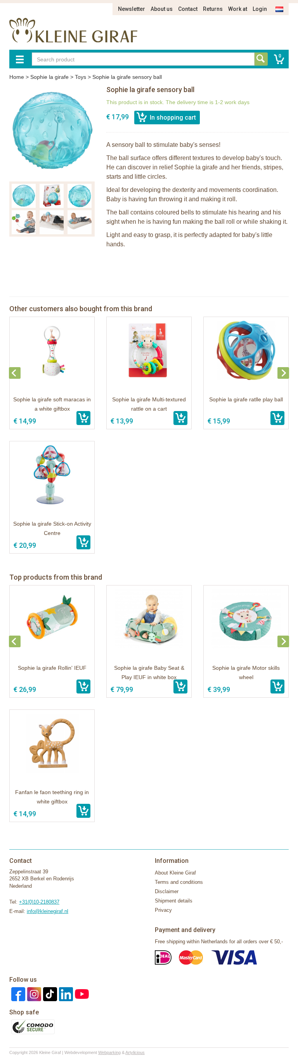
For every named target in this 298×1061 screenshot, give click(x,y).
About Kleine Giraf (175, 873)
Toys (80, 77)
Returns (213, 9)
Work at (237, 9)
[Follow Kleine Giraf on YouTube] (81, 994)
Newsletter (131, 9)
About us (162, 9)
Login (260, 9)
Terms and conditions (179, 882)
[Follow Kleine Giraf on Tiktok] (49, 994)
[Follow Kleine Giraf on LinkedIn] (65, 994)
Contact (188, 9)
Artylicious (135, 1052)
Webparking (109, 1052)
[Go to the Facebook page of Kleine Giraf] (17, 994)
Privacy (163, 910)
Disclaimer (166, 891)
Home (16, 77)
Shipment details (173, 901)
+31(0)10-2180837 (39, 902)
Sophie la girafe (49, 77)
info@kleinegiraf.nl (47, 911)
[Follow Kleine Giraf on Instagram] (33, 994)
